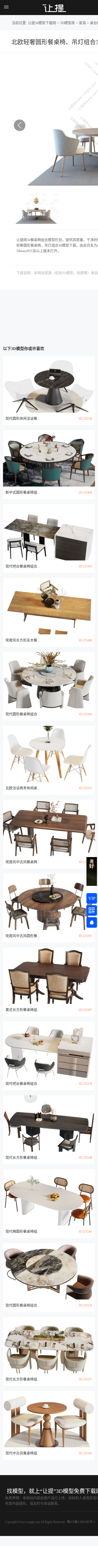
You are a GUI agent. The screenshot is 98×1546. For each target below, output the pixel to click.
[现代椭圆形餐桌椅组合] (49, 1197)
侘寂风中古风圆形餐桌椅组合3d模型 (23, 936)
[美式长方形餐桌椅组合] (49, 975)
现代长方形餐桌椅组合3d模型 (23, 1157)
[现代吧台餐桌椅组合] (49, 532)
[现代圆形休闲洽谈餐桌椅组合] (49, 384)
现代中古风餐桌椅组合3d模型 (23, 1453)
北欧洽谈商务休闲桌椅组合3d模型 (23, 788)
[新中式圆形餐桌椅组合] (49, 458)
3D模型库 (67, 23)
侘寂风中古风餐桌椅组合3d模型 (23, 862)
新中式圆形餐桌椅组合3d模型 (23, 492)
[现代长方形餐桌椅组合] (49, 1123)
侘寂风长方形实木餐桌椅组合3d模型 (23, 640)
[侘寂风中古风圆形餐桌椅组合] (49, 902)
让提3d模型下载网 (42, 23)
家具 (82, 23)
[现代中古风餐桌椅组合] (49, 1419)
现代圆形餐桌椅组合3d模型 (23, 714)
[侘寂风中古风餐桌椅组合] (49, 828)
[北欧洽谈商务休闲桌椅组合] (49, 754)
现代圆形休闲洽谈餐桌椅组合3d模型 (23, 418)
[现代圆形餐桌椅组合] (49, 680)
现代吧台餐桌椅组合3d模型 (23, 566)
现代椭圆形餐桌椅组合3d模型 (23, 1231)
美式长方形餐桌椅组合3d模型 (23, 1010)
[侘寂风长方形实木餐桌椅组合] (49, 606)
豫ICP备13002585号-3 (80, 1522)
